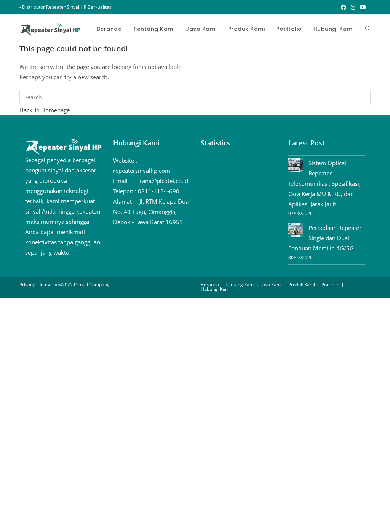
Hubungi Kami (215, 289)
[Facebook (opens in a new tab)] (343, 7)
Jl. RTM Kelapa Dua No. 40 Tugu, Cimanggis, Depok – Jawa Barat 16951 (151, 212)
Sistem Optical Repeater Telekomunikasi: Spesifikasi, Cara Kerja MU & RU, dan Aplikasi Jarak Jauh (324, 183)
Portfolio (330, 284)
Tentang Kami (240, 284)
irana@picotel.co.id (163, 181)
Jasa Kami (271, 284)
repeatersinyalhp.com (141, 170)
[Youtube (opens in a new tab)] (362, 7)
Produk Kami (301, 284)
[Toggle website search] (368, 29)
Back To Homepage (45, 110)
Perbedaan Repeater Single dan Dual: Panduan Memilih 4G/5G (324, 238)
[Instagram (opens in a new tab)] (353, 7)
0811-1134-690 (158, 191)
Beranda (210, 284)
